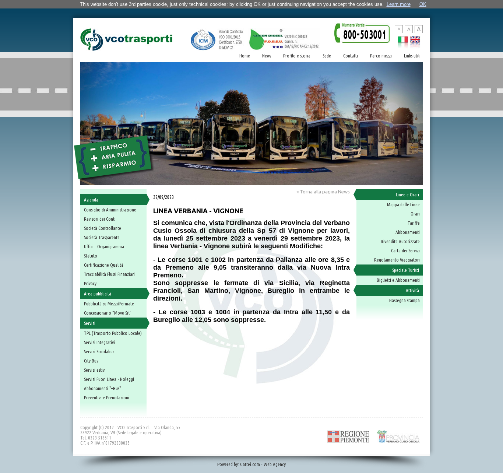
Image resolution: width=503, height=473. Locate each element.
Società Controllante (102, 228)
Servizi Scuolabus (99, 351)
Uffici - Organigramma (104, 246)
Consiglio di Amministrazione (110, 209)
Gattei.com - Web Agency (263, 464)
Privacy (90, 283)
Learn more (399, 4)
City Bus (91, 360)
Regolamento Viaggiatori (397, 259)
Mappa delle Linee (403, 204)
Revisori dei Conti (100, 218)
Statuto (90, 255)
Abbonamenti (407, 232)
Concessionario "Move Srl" (107, 312)
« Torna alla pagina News (323, 191)
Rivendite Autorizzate (400, 241)
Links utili (412, 55)
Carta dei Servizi (405, 250)
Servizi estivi (95, 369)
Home (244, 55)
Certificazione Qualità (103, 264)
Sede (327, 55)
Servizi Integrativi (99, 342)
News (266, 55)
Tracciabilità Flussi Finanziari (109, 274)
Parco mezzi (381, 55)
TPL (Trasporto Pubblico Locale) (113, 333)
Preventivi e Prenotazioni (106, 397)
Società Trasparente (102, 237)
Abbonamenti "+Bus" (102, 388)
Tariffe (414, 222)
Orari (415, 213)
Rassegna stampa (404, 300)
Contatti (350, 55)
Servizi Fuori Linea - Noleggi (109, 379)
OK (422, 4)
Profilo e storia (296, 55)
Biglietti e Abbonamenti (398, 280)
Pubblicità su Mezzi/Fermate (109, 303)
